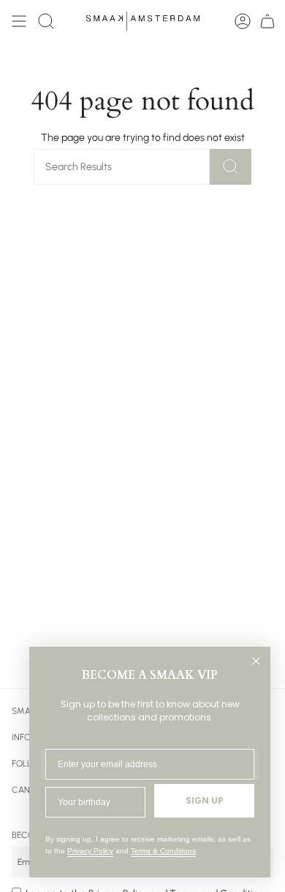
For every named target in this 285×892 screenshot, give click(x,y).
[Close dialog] (256, 661)
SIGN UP (205, 800)
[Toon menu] (19, 21)
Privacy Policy (90, 851)
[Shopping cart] (267, 21)
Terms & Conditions (163, 851)
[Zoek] (230, 167)
